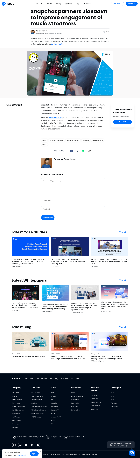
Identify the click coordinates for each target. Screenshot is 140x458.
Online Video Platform (38, 413)
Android (53, 396)
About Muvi (15, 392)
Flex (37, 379)
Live (31, 379)
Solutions (68, 4)
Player (78, 379)
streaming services (73, 140)
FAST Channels (36, 417)
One (26, 379)
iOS (52, 399)
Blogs (73, 392)
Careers (14, 396)
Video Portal (95, 409)
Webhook (114, 403)
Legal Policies (16, 413)
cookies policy (22, 455)
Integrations (114, 406)
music (44, 140)
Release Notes (95, 405)
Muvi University (16, 420)
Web (52, 392)
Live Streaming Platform (39, 406)
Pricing (58, 4)
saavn (44, 144)
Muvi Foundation (17, 417)
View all (122, 232)
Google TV (54, 406)
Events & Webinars (77, 396)
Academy (34, 403)
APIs (112, 392)
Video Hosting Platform (39, 410)
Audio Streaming (97, 140)
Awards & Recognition (18, 406)
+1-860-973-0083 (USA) (76, 437)
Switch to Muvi (75, 410)
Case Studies (75, 403)
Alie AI (49, 4)
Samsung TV (55, 410)
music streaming (56, 117)
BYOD (113, 399)
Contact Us (15, 424)
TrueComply (53, 379)
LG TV (53, 413)
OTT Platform (36, 392)
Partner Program (17, 399)
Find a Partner (16, 403)
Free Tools (74, 406)
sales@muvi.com (56, 437)
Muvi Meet (64, 379)
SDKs (112, 396)
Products (39, 4)
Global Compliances (18, 410)
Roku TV (54, 420)
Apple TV (54, 403)
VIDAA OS (54, 424)
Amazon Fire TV (56, 417)
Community (94, 398)
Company (87, 4)
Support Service (96, 402)
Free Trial (116, 4)
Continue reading (58, 44)
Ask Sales (131, 4)
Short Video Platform (38, 396)
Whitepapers (75, 399)
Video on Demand (37, 399)
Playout (44, 379)
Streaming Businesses (56, 140)
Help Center (94, 395)
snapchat (86, 140)
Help (77, 4)
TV (72, 379)
